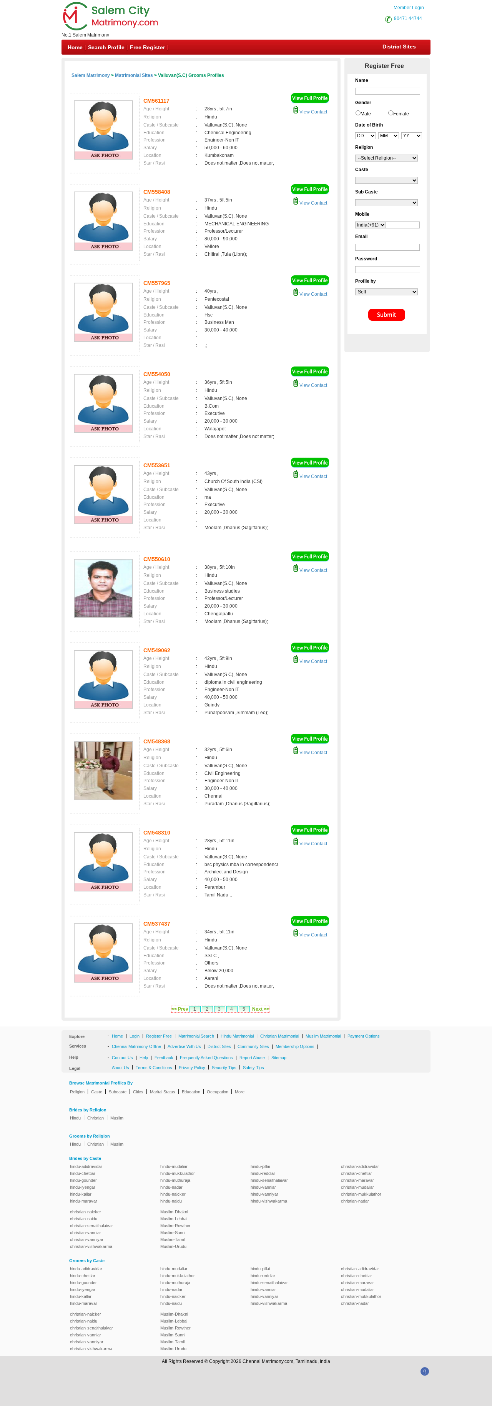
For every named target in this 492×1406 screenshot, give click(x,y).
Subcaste (117, 1091)
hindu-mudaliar (174, 1166)
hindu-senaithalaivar (269, 1180)
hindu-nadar (171, 1187)
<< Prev (179, 1009)
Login (135, 1036)
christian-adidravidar (360, 1166)
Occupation (217, 1091)
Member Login (409, 7)
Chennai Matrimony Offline (136, 1046)
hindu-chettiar (82, 1173)
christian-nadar (355, 1201)
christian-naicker (85, 1211)
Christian (95, 1118)
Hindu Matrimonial (237, 1036)
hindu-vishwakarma (269, 1201)
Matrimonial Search (196, 1036)
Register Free (159, 1036)
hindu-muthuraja (175, 1180)
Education (191, 1091)
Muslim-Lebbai (173, 1218)
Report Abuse (252, 1057)
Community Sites (253, 1046)
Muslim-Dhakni (174, 1211)
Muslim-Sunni (172, 1232)
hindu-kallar (80, 1194)
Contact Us (122, 1057)
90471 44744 (408, 18)
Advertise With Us (184, 1046)
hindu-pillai (260, 1166)
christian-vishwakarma (91, 1246)
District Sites (399, 46)
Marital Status (162, 1091)
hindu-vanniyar (264, 1194)
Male (366, 114)
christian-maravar (357, 1180)
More (239, 1091)
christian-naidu (83, 1218)
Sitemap (278, 1057)
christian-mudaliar (357, 1187)
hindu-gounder (83, 1180)
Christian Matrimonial (279, 1036)
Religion (77, 1091)
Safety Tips (253, 1067)
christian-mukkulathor (361, 1194)
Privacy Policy (192, 1067)
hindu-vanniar (263, 1187)
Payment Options (363, 1036)
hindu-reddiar (263, 1173)
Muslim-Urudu (173, 1246)
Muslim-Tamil (172, 1239)
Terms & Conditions (154, 1067)
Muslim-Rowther (175, 1225)
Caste (96, 1091)
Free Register (147, 47)
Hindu (75, 1118)
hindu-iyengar (82, 1187)
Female (401, 114)
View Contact (312, 112)
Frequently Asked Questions (206, 1057)
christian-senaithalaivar (91, 1225)
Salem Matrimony (90, 75)
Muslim (116, 1118)
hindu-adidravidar (86, 1166)
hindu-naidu (171, 1201)
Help (144, 1057)
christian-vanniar (85, 1232)
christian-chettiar (356, 1173)
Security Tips (224, 1067)
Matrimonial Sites (134, 75)
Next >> (260, 1009)
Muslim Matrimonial (323, 1036)
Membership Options (295, 1046)
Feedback (164, 1057)
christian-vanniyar (86, 1239)
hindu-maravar (83, 1201)
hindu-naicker (173, 1194)
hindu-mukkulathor (177, 1173)
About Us (120, 1067)
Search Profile (106, 47)
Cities (138, 1091)
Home (75, 47)
